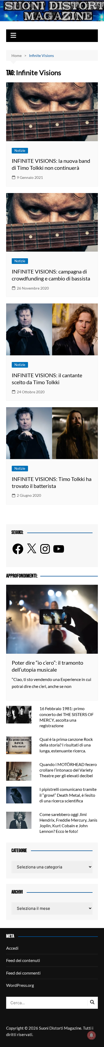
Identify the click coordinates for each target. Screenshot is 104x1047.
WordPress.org (20, 985)
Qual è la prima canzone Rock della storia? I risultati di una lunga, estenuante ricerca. (66, 745)
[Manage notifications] (91, 1035)
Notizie (19, 150)
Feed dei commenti (23, 972)
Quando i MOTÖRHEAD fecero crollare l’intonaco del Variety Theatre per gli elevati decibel (68, 770)
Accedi (12, 947)
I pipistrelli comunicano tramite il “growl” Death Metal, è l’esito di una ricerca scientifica (68, 795)
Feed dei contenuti (23, 960)
